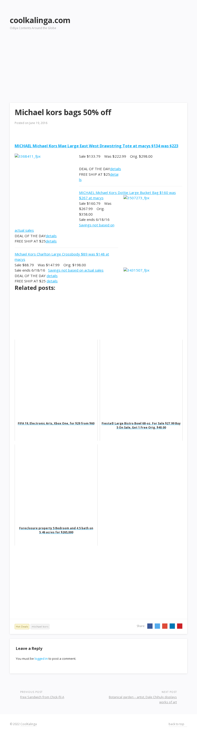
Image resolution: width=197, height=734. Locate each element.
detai (114, 174)
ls (80, 179)
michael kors (40, 626)
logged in (41, 658)
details (115, 168)
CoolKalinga (28, 724)
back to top (177, 724)
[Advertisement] (141, 46)
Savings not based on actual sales (76, 270)
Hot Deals (22, 626)
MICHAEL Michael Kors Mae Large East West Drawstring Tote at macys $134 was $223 (96, 146)
